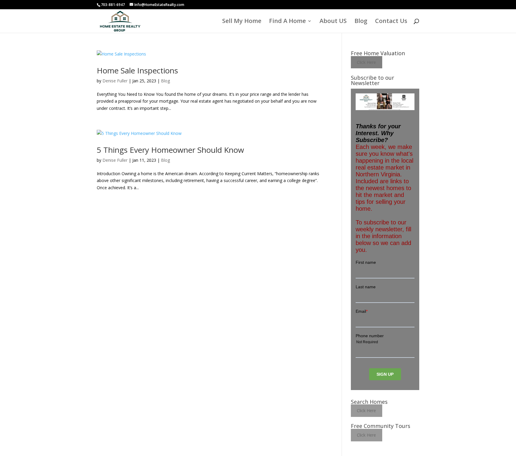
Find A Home (287, 22)
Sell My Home (241, 22)
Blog (360, 22)
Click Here (366, 62)
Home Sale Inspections (137, 70)
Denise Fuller (115, 81)
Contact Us (391, 22)
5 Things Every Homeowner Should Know (170, 149)
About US (333, 22)
